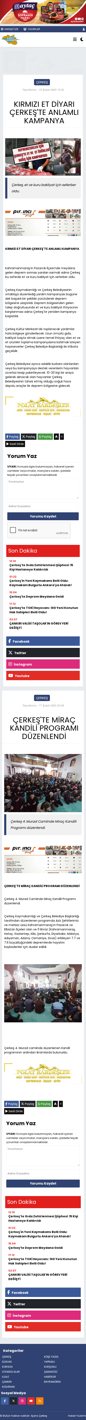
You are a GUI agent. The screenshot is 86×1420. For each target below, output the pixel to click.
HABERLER (50, 1377)
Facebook (20, 641)
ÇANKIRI (7, 1382)
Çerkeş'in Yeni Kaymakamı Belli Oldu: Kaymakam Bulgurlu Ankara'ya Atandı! (40, 583)
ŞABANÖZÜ (50, 1372)
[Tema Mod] (82, 39)
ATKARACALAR (11, 1372)
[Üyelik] (84, 29)
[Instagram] (22, 1401)
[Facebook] (4, 1401)
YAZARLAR (33, 29)
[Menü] (75, 40)
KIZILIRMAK (8, 1387)
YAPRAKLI (49, 1361)
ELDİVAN (7, 1361)
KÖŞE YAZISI (51, 1356)
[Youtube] (31, 1401)
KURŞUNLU (50, 1366)
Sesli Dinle (16, 444)
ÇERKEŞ (42, 82)
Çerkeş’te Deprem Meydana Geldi (36, 596)
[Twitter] (13, 1401)
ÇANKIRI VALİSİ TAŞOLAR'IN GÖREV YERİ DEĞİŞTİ (38, 625)
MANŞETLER (11, 29)
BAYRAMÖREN (52, 1382)
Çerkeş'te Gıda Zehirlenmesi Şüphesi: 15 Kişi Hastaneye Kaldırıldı (41, 567)
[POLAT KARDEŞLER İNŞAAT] (43, 407)
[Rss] (39, 1401)
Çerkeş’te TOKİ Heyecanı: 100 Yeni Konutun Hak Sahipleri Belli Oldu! (43, 610)
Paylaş (13, 437)
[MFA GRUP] (43, 61)
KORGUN (7, 1366)
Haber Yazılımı (77, 1415)
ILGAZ (5, 1377)
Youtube (21, 676)
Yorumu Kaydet (43, 516)
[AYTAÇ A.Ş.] (43, 11)
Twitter (20, 653)
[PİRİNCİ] (43, 223)
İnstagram (22, 664)
